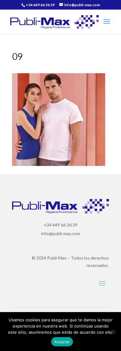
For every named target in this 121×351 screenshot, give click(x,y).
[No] (113, 331)
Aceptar (62, 341)
